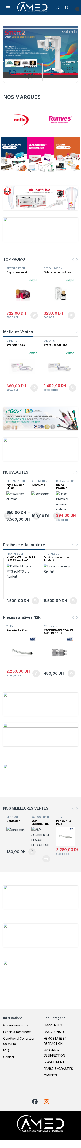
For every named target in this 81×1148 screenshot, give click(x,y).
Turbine (10, 626)
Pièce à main (51, 626)
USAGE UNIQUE (54, 1032)
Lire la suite (46, 858)
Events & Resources (17, 1032)
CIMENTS (11, 340)
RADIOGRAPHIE (40, 817)
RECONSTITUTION (16, 482)
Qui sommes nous (15, 1025)
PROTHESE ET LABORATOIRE (15, 555)
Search (57, 7)
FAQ (6, 1050)
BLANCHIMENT (54, 1062)
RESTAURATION (15, 268)
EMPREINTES (53, 1025)
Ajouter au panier (33, 315)
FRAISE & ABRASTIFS (58, 1068)
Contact (8, 1057)
